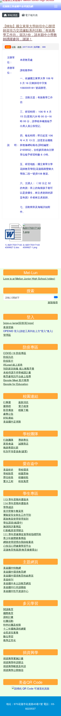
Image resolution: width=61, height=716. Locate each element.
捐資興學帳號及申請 (14, 666)
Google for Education (15, 384)
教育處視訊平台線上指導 (17, 376)
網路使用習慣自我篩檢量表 (18, 542)
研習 (8, 46)
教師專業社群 (10, 447)
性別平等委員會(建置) (15, 451)
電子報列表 (31, 15)
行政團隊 (8, 439)
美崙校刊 (8, 579)
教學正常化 (9, 640)
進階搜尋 (53, 302)
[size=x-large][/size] (18, 323)
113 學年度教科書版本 (16, 499)
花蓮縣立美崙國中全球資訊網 (17, 6)
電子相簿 (23, 406)
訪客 (14, 46)
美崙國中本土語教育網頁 (17, 583)
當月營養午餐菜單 (13, 511)
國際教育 (8, 613)
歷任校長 (8, 477)
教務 (19, 46)
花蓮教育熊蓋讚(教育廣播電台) (20, 549)
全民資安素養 (10, 632)
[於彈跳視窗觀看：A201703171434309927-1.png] (32, 232)
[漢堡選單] (56, 6)
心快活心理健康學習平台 (17, 546)
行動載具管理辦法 (13, 530)
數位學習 (8, 636)
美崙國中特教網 (12, 568)
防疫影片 (8, 361)
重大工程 (8, 481)
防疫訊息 (8, 357)
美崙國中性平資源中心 (15, 591)
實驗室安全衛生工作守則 (17, 515)
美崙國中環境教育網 (14, 571)
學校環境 (23, 469)
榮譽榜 (7, 406)
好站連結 (8, 417)
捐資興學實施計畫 (13, 658)
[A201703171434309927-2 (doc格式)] (14, 232)
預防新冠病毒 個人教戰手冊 (18, 368)
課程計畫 (8, 617)
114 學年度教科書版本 (16, 503)
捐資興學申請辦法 (13, 662)
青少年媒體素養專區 (14, 538)
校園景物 (23, 473)
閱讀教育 (8, 609)
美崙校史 (8, 469)
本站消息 (12, 15)
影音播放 (8, 410)
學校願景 (8, 473)
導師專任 (23, 439)
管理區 (7, 335)
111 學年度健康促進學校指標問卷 (22, 534)
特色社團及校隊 (12, 624)
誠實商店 (23, 443)
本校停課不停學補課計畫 (17, 372)
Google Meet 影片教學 (16, 380)
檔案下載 (23, 410)
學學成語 (8, 507)
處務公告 (8, 414)
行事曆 (7, 402)
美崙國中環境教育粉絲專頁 (18, 575)
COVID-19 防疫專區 (14, 353)
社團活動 (8, 621)
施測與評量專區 (12, 526)
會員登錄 (8, 327)
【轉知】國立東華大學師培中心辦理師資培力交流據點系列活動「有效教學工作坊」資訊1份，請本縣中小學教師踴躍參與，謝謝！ (30, 32)
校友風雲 (23, 481)
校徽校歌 (23, 477)
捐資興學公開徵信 (13, 670)
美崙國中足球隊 (12, 421)
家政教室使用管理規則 (15, 518)
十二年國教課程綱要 (14, 628)
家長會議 (8, 443)
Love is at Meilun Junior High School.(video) (29, 278)
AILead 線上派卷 (13, 364)
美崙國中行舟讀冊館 (14, 587)
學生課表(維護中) (13, 522)
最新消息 (23, 402)
